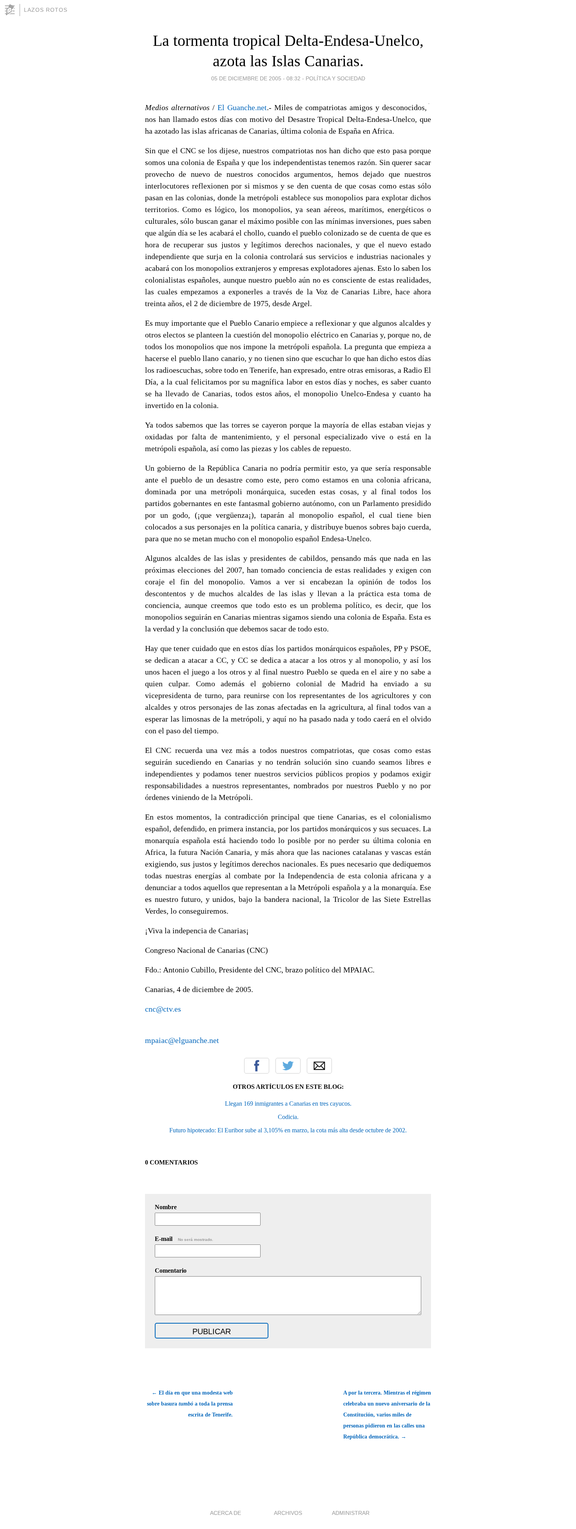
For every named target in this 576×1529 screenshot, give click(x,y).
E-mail (184, 1238)
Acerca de (225, 1513)
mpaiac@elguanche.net (182, 1040)
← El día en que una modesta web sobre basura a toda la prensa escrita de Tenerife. (190, 1404)
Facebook (256, 1066)
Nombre (166, 1207)
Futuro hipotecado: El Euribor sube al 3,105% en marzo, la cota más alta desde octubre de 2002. (288, 1130)
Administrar (351, 1513)
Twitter (288, 1066)
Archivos (288, 1513)
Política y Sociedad (335, 78)
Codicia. (288, 1117)
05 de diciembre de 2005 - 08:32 (256, 78)
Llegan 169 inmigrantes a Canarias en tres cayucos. (288, 1103)
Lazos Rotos (45, 10)
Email (319, 1066)
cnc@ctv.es (163, 1009)
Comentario (171, 1270)
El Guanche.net (242, 107)
